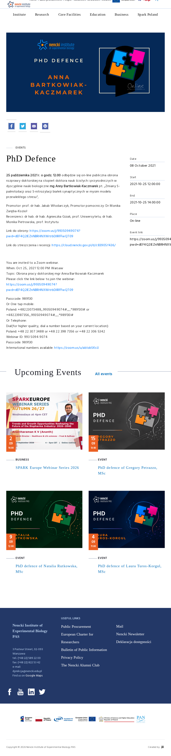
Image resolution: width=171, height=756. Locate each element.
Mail (119, 626)
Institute (19, 14)
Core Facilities (69, 14)
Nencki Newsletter (130, 634)
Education (98, 14)
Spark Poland (148, 14)
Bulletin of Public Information (84, 650)
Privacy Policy (72, 657)
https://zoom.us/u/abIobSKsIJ (76, 348)
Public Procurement (76, 626)
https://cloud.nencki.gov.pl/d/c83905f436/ (84, 245)
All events (103, 374)
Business (121, 14)
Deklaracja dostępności (133, 642)
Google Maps (34, 675)
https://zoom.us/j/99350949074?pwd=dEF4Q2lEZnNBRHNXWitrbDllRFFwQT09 (43, 233)
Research (42, 14)
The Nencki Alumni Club (80, 665)
